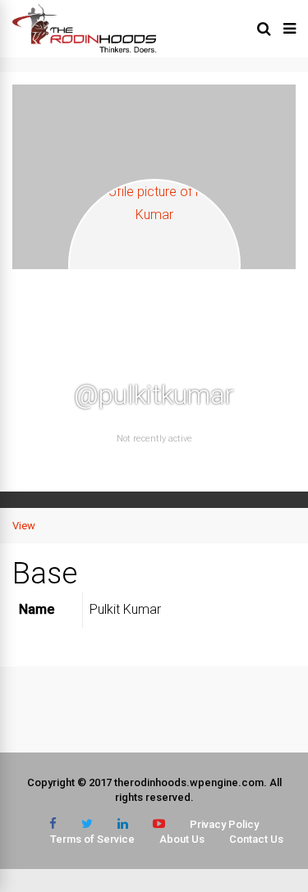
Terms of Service (92, 839)
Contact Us (256, 839)
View (23, 525)
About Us (182, 839)
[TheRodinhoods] (84, 49)
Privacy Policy (224, 824)
